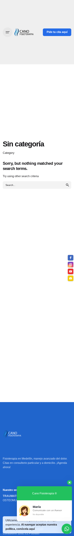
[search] (67, 185)
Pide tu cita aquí (57, 32)
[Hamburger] (7, 32)
